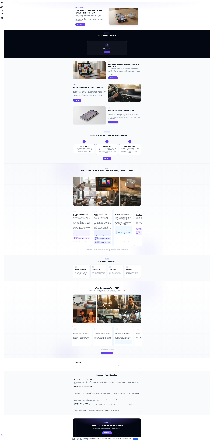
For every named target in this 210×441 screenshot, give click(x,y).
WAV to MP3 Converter (123, 365)
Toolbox (10, 1)
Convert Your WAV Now (106, 352)
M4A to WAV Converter (80, 365)
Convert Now (79, 24)
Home (6, 1)
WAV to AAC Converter (101, 365)
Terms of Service (86, 439)
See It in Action (113, 121)
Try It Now (77, 100)
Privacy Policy (78, 439)
